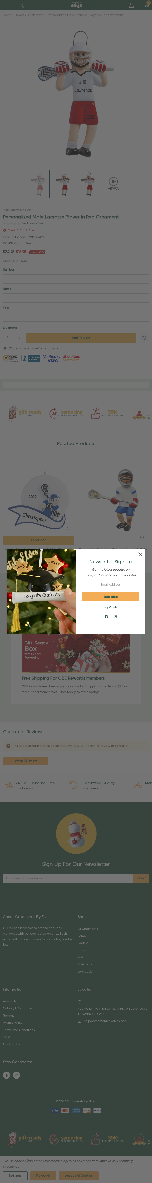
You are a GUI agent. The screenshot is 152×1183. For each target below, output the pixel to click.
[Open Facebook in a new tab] (107, 617)
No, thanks (110, 607)
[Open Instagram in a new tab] (115, 617)
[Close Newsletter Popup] (140, 554)
